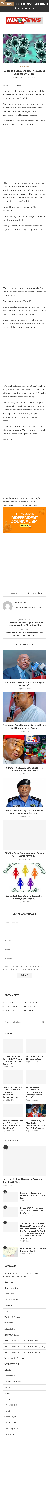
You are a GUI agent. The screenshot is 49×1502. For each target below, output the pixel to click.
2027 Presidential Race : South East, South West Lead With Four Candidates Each (13, 1124)
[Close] (3, 3)
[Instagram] (22, 8)
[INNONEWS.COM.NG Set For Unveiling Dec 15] (10, 1252)
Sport (7, 1411)
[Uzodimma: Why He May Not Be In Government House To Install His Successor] (36, 1110)
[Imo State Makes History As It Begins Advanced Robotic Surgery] (24, 664)
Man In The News (12, 1381)
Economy (8, 1293)
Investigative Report (14, 1358)
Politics (7, 1399)
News (7, 1393)
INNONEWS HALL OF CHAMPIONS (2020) (24, 1346)
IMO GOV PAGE (11, 1334)
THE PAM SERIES (12, 1422)
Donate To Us (11, 1288)
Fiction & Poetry (12, 1317)
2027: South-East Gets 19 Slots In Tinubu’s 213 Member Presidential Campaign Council (12, 1092)
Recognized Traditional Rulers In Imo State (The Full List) (33, 1195)
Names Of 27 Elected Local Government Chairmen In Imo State (31, 1210)
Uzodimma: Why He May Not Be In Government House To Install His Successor (35, 1124)
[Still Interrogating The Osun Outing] (36, 1046)
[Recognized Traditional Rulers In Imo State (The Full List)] (10, 1197)
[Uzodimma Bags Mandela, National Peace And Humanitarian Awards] (24, 707)
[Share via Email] (41, 593)
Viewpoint (9, 1434)
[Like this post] (26, 593)
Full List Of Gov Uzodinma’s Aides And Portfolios (22, 1180)
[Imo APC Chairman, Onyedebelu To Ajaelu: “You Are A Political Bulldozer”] (13, 1046)
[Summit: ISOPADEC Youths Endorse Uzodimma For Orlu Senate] (24, 749)
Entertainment (11, 1299)
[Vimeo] (33, 8)
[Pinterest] (26, 8)
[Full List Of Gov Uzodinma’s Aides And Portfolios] (24, 1161)
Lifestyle (8, 1370)
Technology (10, 1416)
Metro (7, 1387)
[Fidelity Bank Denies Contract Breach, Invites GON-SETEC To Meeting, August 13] (24, 835)
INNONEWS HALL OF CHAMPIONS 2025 (23, 1352)
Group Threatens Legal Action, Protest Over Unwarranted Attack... (24, 811)
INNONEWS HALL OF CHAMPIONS (21, 1340)
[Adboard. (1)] (24, 509)
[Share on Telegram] (39, 593)
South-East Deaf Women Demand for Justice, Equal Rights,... (24, 897)
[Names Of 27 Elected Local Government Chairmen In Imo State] (10, 1212)
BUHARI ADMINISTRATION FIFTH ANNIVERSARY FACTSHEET (20, 1274)
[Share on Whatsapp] (36, 593)
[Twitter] (19, 8)
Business (8, 1282)
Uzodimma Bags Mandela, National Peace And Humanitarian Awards (24, 726)
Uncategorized (11, 1428)
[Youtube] (29, 8)
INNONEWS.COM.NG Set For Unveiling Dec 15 (33, 1249)
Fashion (8, 1305)
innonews (18, 77)
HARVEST (9, 1323)
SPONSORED (10, 1405)
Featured (8, 1311)
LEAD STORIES (11, 1364)
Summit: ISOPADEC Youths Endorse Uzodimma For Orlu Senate (24, 769)
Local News (10, 1375)
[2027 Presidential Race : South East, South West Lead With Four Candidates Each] (13, 1110)
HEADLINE (9, 1329)
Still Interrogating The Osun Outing (34, 1057)
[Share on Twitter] (31, 593)
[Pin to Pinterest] (33, 593)
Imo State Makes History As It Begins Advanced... (24, 684)
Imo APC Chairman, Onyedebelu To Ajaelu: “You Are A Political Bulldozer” (12, 1060)
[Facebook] (15, 8)
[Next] (19, 4)
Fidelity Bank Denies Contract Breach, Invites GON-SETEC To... (24, 854)
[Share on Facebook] (28, 593)
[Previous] (16, 4)
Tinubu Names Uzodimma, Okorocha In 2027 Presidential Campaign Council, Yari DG (36, 1092)
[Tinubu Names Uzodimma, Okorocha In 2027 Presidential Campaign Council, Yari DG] (36, 1077)
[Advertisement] (24, 153)
